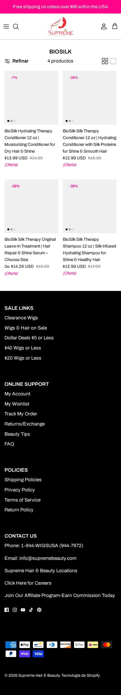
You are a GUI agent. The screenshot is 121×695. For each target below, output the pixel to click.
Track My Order (21, 413)
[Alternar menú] (6, 26)
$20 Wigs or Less (23, 358)
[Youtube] (23, 610)
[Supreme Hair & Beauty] (60, 26)
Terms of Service (23, 500)
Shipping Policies (23, 479)
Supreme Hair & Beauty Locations (41, 570)
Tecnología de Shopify (80, 675)
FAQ (9, 444)
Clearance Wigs (21, 317)
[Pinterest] (39, 610)
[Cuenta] (102, 26)
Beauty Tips (17, 434)
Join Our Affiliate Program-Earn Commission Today (60, 595)
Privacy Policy (20, 490)
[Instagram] (15, 610)
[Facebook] (7, 610)
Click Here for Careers (28, 583)
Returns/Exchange (25, 424)
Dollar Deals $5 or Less (29, 337)
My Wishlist (17, 404)
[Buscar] (18, 26)
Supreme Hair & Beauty (38, 675)
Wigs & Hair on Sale (26, 328)
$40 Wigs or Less (23, 348)
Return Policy (19, 510)
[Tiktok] (31, 610)
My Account (17, 393)
